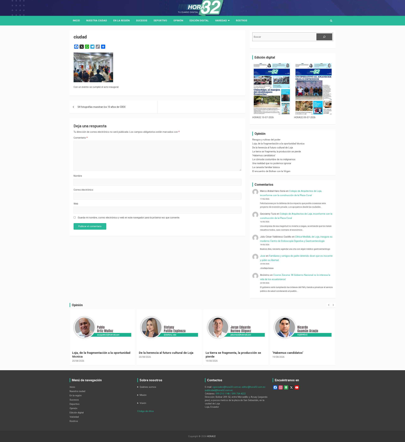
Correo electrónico (83, 189)
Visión (143, 403)
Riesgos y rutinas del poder (266, 139)
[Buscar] (324, 36)
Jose (262, 255)
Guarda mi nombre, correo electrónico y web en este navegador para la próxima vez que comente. (129, 217)
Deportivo (160, 20)
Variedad (221, 20)
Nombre (78, 175)
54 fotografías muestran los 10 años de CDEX (101, 106)
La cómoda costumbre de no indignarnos (273, 159)
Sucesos (141, 20)
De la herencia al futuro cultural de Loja (272, 147)
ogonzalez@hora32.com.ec (226, 387)
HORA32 (211, 436)
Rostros (241, 20)
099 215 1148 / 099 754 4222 (231, 393)
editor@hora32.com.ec (253, 387)
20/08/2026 (78, 357)
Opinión (178, 20)
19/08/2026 (145, 361)
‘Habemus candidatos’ (263, 155)
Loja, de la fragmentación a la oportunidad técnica (278, 143)
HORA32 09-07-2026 (304, 117)
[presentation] (328, 305)
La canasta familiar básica (266, 167)
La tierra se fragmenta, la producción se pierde (276, 151)
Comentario (81, 137)
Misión (143, 395)
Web (76, 203)
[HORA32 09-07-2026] (313, 89)
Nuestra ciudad (77, 391)
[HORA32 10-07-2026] (271, 89)
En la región (121, 20)
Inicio (76, 20)
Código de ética (145, 411)
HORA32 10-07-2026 (263, 117)
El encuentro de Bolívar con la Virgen (271, 171)
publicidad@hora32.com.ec (219, 390)
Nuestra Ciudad (96, 20)
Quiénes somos (148, 387)
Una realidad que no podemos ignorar (271, 163)
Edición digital (199, 20)
